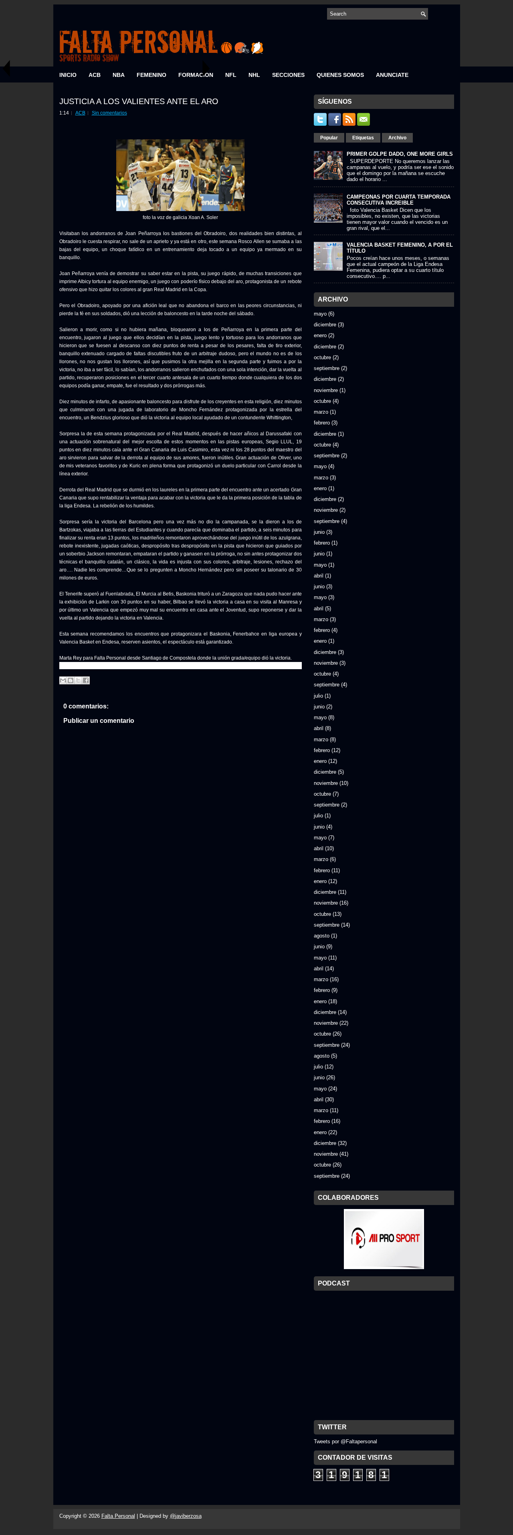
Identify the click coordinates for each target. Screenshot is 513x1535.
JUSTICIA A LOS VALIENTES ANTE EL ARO (138, 101)
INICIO (68, 75)
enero (320, 335)
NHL (254, 75)
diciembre (325, 325)
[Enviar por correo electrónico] (63, 680)
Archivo (397, 138)
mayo (320, 314)
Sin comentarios (109, 113)
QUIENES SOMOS (340, 75)
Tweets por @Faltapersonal (345, 1441)
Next (206, 68)
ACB (95, 75)
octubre (322, 357)
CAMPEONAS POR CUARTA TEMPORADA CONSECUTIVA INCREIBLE (398, 200)
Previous (6, 68)
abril (318, 576)
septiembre (326, 368)
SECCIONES (288, 75)
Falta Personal (118, 1516)
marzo (321, 412)
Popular (329, 138)
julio (318, 696)
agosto (321, 936)
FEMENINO (151, 75)
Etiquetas (363, 138)
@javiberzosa (186, 1516)
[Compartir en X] (78, 680)
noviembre (326, 390)
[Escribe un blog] (71, 680)
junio (319, 532)
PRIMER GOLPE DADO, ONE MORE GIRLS (400, 154)
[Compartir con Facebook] (86, 680)
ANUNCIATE (392, 75)
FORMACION (195, 75)
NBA (119, 75)
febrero (322, 423)
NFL (230, 75)
